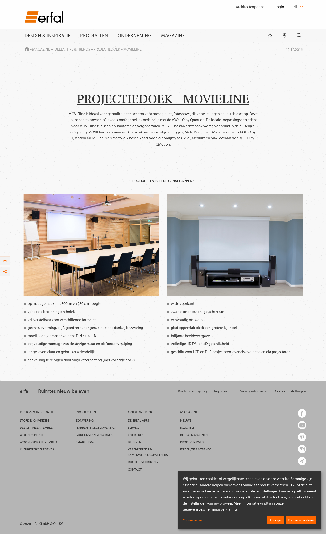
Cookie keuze (192, 520)
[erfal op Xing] (302, 461)
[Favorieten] (270, 35)
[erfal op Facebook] (302, 413)
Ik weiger (275, 520)
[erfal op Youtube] (302, 425)
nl (296, 6)
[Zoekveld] (299, 35)
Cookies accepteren (301, 520)
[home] (44, 18)
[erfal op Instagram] (302, 449)
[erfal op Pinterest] (302, 437)
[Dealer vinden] (284, 35)
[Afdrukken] (5, 260)
